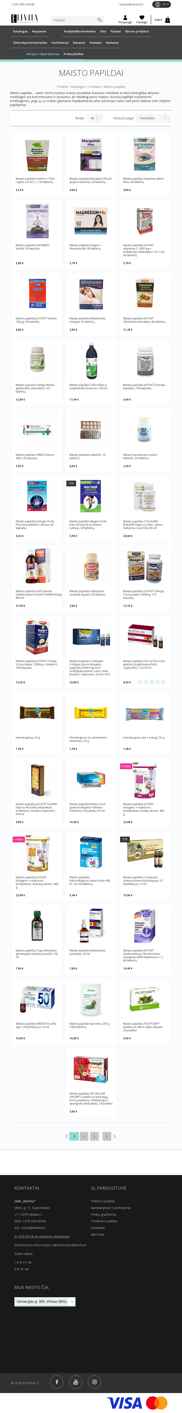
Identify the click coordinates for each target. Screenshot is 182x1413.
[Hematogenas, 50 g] (37, 713)
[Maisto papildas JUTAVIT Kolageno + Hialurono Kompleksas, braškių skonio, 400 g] (144, 779)
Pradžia (62, 87)
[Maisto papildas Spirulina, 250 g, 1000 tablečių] (91, 999)
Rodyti (79, 118)
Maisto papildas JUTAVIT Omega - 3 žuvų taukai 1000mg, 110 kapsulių (144, 594)
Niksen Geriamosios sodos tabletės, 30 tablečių (140, 456)
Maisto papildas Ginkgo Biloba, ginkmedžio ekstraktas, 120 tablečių (35, 388)
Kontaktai (98, 1228)
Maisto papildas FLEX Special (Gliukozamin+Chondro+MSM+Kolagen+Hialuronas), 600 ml (39, 594)
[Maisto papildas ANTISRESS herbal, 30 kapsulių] (37, 221)
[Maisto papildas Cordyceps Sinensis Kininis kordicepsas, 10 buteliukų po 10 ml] (144, 853)
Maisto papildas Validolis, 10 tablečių (87, 456)
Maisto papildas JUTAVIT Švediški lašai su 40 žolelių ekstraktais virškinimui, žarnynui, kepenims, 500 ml (36, 809)
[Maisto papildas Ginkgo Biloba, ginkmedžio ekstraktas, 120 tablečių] (37, 360)
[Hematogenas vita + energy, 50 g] (144, 713)
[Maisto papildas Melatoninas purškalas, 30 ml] (91, 926)
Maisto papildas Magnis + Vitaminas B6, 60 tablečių (85, 247)
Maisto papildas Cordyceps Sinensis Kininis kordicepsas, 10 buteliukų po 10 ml (142, 881)
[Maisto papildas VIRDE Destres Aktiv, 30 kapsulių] (37, 430)
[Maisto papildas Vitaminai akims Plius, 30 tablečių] (144, 154)
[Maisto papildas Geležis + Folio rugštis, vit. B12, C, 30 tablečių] (37, 154)
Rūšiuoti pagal (123, 118)
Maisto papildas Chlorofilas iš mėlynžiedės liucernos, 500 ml (88, 386)
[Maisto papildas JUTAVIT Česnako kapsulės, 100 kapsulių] (144, 360)
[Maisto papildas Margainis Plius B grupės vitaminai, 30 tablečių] (91, 154)
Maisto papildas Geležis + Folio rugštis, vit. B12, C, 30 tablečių (35, 180)
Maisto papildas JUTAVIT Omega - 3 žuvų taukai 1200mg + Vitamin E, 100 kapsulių (37, 664)
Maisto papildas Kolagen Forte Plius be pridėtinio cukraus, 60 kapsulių (35, 525)
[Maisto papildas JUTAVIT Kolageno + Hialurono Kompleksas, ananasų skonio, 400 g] (37, 853)
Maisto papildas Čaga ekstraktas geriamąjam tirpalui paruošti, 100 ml (37, 954)
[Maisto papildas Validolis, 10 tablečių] (91, 430)
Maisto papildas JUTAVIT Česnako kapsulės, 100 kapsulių (144, 386)
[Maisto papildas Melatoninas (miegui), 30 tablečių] (91, 294)
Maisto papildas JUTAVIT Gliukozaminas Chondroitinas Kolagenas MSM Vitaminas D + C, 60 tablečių (143, 955)
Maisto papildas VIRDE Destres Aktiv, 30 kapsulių (35, 456)
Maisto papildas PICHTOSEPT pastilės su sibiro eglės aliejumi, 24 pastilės (143, 1027)
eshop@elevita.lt (131, 4)
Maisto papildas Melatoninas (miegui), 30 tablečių (87, 320)
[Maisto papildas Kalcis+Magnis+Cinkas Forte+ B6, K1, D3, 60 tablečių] (91, 853)
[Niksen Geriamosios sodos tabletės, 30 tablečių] (144, 430)
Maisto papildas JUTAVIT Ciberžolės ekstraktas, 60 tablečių (144, 320)
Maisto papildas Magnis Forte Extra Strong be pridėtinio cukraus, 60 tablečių (88, 525)
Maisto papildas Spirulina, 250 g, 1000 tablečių (89, 1025)
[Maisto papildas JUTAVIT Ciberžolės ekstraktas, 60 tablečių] (144, 294)
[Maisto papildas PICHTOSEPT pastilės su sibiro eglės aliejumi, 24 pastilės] (144, 999)
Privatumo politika (104, 1221)
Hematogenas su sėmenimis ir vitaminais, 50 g (88, 739)
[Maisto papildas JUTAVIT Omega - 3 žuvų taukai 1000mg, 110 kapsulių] (144, 567)
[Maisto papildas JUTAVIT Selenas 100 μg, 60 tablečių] (37, 294)
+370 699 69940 (22, 4)
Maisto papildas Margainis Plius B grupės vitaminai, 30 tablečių (90, 180)
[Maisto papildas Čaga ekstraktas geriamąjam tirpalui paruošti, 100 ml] (37, 926)
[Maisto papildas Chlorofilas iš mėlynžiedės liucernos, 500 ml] (91, 360)
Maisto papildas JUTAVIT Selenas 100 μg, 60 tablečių (36, 320)
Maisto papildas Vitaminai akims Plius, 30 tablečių (143, 180)
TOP (71, 483)
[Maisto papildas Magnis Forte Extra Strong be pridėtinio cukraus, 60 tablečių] (91, 497)
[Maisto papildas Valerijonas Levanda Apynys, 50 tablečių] (91, 567)
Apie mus (97, 1234)
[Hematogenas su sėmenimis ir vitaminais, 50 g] (91, 713)
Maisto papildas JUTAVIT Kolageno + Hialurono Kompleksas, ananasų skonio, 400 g (37, 882)
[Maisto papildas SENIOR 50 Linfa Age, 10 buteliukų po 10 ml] (37, 999)
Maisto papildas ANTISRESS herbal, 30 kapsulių (32, 247)
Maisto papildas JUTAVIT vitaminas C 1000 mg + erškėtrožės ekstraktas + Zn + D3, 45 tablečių (144, 250)
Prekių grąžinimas (104, 1214)
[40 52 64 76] (95, 118)
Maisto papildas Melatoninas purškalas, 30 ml (87, 952)
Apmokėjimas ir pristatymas (111, 1208)
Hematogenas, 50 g (28, 737)
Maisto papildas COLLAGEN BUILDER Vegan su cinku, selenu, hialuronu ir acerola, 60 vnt (143, 525)
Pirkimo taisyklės (103, 1201)
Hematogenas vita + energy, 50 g (143, 737)
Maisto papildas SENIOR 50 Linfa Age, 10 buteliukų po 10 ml (36, 1025)
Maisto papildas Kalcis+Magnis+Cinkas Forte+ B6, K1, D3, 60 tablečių (89, 881)
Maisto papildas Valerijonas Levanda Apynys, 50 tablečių (87, 593)
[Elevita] (24, 18)
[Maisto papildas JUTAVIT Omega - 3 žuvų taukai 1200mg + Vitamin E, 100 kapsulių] (37, 636)
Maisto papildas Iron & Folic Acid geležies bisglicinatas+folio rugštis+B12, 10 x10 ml (143, 664)
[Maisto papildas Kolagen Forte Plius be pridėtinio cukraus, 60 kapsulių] (37, 497)
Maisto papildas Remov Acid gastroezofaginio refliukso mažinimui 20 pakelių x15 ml (87, 807)
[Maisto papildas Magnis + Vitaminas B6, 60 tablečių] (91, 221)
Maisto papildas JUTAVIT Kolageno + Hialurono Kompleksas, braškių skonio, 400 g (143, 809)
